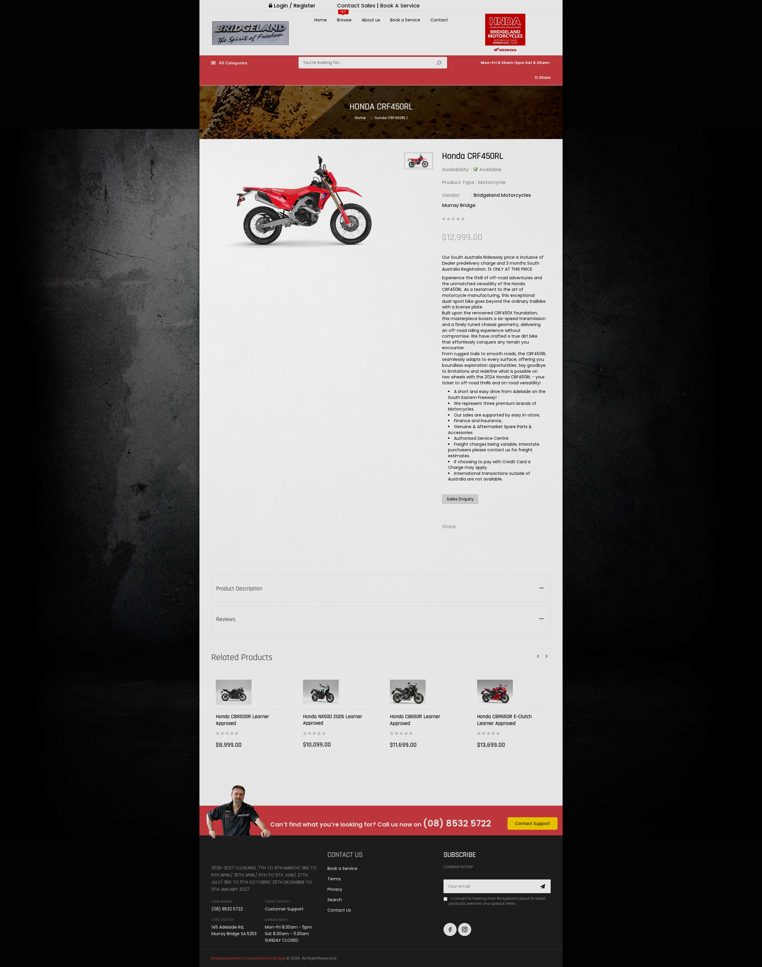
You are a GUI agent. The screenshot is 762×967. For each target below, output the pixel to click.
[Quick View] (279, 697)
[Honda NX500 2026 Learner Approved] (321, 692)
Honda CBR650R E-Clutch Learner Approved (504, 719)
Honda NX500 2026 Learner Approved (332, 719)
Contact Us (339, 910)
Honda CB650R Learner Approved (415, 719)
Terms (334, 879)
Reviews (226, 619)
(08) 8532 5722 (457, 823)
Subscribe (543, 886)
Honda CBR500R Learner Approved (242, 719)
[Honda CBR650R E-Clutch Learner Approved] (495, 692)
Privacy (334, 889)
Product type (458, 182)
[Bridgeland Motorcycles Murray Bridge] (239, 854)
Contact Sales (356, 5)
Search (439, 62)
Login (281, 5)
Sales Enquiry (460, 499)
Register (304, 5)
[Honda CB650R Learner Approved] (408, 692)
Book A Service (400, 5)
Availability (455, 169)
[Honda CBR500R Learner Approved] (234, 692)
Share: (449, 526)
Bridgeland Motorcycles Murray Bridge (248, 958)
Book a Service (342, 868)
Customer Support (284, 909)
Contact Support (532, 823)
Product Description (239, 588)
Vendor (451, 195)
